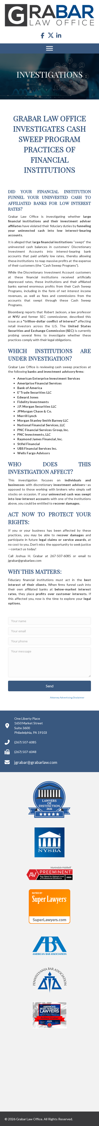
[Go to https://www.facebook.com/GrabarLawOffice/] (43, 36)
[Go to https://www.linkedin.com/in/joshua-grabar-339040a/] (59, 36)
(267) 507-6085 (25, 742)
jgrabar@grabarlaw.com (35, 762)
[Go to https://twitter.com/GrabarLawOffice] (51, 35)
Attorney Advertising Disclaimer (46, 697)
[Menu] (49, 48)
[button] (49, 686)
